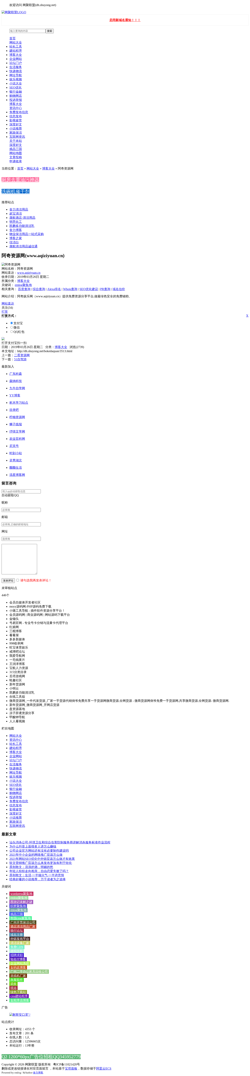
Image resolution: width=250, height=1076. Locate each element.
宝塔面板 (71, 1068)
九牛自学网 (17, 388)
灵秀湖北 (15, 460)
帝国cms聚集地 (20, 918)
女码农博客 (18, 967)
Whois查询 (70, 289)
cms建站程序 (19, 996)
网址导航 (15, 75)
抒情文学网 (17, 431)
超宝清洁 (15, 213)
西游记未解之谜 (21, 902)
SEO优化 (15, 87)
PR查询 (105, 289)
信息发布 (15, 116)
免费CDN (16, 947)
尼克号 (14, 446)
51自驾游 (20, 359)
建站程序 (15, 50)
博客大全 (15, 54)
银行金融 (15, 91)
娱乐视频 (15, 79)
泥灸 (13, 983)
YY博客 (14, 395)
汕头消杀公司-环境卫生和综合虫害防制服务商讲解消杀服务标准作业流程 (59, 842)
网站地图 (15, 153)
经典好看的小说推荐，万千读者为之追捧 (37, 879)
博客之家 (15, 238)
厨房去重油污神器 (20, 179)
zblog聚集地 (18, 910)
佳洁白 (14, 242)
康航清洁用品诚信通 (23, 246)
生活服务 (15, 67)
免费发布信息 (18, 112)
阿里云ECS (103, 1068)
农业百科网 (17, 438)
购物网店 (15, 95)
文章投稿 (15, 157)
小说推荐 (15, 128)
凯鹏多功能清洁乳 (21, 225)
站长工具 (15, 46)
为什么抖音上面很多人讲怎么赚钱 (32, 846)
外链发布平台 (19, 938)
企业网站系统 (19, 963)
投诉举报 (15, 99)
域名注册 (16, 934)
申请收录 (15, 161)
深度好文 (15, 124)
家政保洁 (15, 132)
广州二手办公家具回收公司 (29, 971)
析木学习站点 (18, 402)
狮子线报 (15, 424)
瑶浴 (13, 988)
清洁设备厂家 (19, 942)
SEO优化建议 (88, 289)
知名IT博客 (18, 959)
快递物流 (15, 71)
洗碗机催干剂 (16, 191)
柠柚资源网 (17, 417)
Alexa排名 (54, 289)
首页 (12, 38)
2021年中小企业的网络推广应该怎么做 (35, 854)
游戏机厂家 (18, 975)
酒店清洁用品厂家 (22, 926)
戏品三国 (15, 149)
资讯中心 (15, 108)
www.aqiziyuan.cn (28, 272)
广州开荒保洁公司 (22, 922)
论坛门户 (15, 63)
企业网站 (15, 58)
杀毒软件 (16, 979)
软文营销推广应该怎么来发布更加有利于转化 (40, 863)
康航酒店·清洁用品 (22, 217)
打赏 (5, 311)
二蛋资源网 (22, 355)
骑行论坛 (16, 930)
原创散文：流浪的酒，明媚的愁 (31, 867)
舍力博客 (15, 230)
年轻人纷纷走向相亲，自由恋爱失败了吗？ (39, 871)
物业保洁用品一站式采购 (26, 234)
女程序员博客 (19, 1000)
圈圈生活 (15, 467)
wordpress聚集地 (21, 893)
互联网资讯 (17, 136)
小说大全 (15, 83)
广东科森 (15, 373)
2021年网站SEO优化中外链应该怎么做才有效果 (42, 858)
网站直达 (8, 303)
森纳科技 (15, 381)
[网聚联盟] (14, 12)
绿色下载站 (18, 992)
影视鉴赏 (15, 120)
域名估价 (118, 289)
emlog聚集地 (23, 285)
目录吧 (14, 409)
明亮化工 (15, 221)
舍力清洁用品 (18, 209)
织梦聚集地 (18, 906)
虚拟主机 (16, 951)
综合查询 (39, 289)
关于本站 (15, 140)
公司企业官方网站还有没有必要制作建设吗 (39, 850)
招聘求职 (16, 955)
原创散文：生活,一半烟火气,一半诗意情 (36, 875)
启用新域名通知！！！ (125, 20)
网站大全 (15, 42)
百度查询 (24, 289)
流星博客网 (17, 474)
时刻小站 (15, 453)
